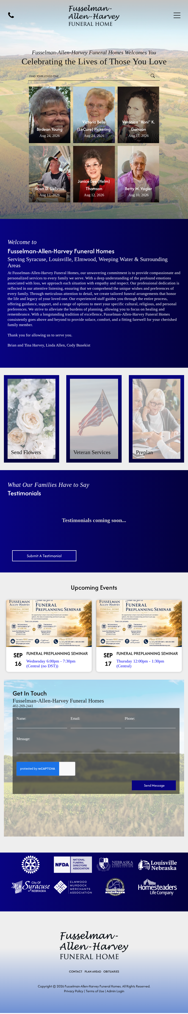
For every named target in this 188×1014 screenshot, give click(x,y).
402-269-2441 (23, 706)
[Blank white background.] (115, 864)
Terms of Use (95, 991)
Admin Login (115, 991)
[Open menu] (177, 15)
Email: (75, 718)
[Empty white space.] (30, 864)
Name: (21, 718)
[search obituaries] (154, 76)
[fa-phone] (11, 18)
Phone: (130, 718)
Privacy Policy (73, 991)
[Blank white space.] (73, 864)
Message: (23, 739)
